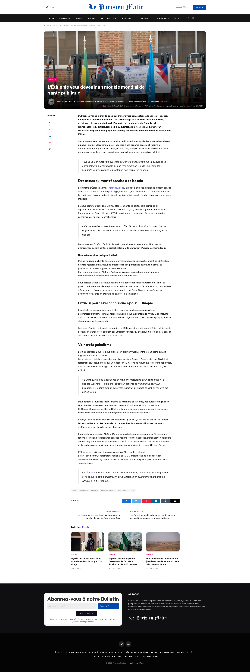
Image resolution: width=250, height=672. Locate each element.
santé (132, 490)
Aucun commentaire (138, 101)
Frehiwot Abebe (116, 187)
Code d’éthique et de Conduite (106, 652)
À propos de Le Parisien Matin (70, 652)
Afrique (92, 18)
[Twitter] (49, 129)
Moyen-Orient (109, 18)
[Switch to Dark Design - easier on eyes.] (193, 18)
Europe (79, 18)
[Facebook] (49, 122)
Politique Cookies (128, 656)
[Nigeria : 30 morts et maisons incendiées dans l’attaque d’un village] (87, 541)
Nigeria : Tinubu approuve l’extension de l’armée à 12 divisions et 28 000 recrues (122, 561)
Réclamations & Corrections (141, 652)
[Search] (188, 18)
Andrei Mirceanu (66, 101)
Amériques (128, 18)
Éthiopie (90, 472)
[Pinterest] (49, 142)
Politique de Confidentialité (176, 652)
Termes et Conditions (103, 656)
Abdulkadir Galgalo (80, 490)
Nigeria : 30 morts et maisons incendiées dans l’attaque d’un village (86, 561)
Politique (64, 18)
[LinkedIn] (49, 136)
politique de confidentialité (83, 622)
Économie (144, 18)
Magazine (199, 7)
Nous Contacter (150, 656)
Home (51, 18)
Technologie (161, 18)
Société (178, 18)
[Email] (49, 149)
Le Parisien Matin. (137, 663)
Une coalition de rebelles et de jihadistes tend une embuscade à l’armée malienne (162, 561)
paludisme (122, 490)
